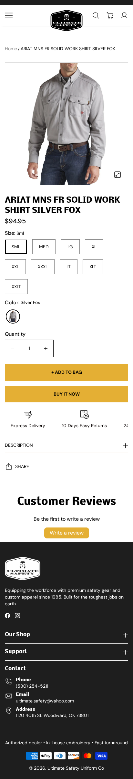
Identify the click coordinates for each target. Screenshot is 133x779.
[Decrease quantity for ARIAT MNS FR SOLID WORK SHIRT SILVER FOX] (12, 348)
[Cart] (110, 15)
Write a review (67, 532)
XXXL (43, 267)
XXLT (16, 286)
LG (70, 247)
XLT (92, 267)
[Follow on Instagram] (17, 615)
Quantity (15, 334)
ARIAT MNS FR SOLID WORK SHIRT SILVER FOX (68, 48)
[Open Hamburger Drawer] (9, 15)
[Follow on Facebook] (7, 615)
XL (94, 247)
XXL (15, 267)
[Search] (96, 15)
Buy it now (67, 394)
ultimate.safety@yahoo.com (45, 701)
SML (16, 247)
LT (68, 267)
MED (44, 247)
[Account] (124, 15)
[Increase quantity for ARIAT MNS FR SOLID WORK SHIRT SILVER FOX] (45, 348)
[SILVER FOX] (13, 316)
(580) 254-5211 (32, 686)
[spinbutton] (29, 348)
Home (11, 48)
